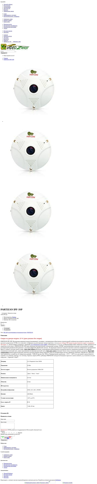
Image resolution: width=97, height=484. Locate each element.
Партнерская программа (10, 27)
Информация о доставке (10, 15)
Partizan (14, 317)
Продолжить (4, 440)
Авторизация (7, 7)
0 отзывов (4, 313)
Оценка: (3, 431)
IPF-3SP (6, 332)
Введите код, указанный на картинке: (10, 434)
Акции (5, 28)
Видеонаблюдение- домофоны (11, 16)
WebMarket (58, 480)
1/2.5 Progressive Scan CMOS (39, 344)
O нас (5, 13)
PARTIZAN (30, 332)
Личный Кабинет (8, 473)
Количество (4, 322)
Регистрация (7, 5)
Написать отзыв (12, 313)
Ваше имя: (3, 419)
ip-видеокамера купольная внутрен (17, 332)
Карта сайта (7, 21)
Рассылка (6, 32)
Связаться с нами (8, 19)
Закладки (6, 476)
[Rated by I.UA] (52, 482)
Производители (8, 24)
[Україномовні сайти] (44, 482)
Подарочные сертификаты (10, 25)
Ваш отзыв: (4, 422)
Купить (2, 325)
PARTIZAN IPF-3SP (9, 59)
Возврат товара (8, 20)
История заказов (8, 31)
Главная (6, 58)
